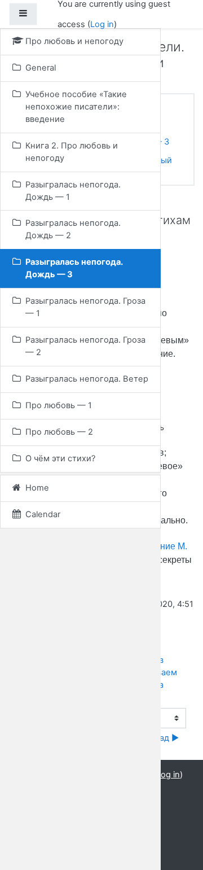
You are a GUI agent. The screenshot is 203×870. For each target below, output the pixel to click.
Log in (102, 24)
